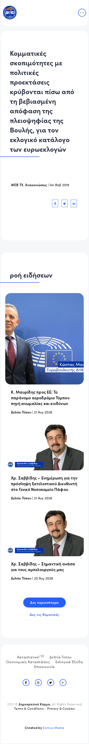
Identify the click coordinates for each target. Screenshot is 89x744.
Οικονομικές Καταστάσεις (28, 661)
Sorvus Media (53, 727)
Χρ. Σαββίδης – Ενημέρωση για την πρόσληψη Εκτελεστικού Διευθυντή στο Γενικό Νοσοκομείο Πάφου (44, 483)
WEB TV (17, 184)
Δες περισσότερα (44, 602)
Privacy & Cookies (61, 708)
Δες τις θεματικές (44, 614)
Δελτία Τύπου (61, 656)
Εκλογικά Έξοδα (69, 661)
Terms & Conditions (29, 708)
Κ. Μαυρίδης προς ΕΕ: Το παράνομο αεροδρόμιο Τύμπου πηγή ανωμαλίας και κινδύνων (40, 397)
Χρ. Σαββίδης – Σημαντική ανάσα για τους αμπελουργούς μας (43, 566)
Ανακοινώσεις (36, 184)
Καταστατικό (30, 656)
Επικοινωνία (44, 666)
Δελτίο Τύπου (21, 412)
